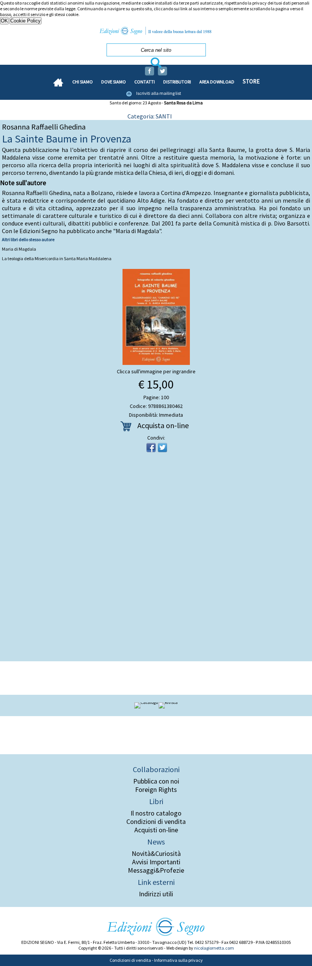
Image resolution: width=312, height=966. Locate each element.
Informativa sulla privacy (178, 960)
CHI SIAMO (82, 82)
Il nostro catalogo (156, 813)
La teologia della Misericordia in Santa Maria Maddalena (56, 258)
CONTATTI (144, 82)
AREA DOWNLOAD (216, 82)
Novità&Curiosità (156, 853)
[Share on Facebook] (151, 447)
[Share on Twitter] (162, 447)
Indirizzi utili (156, 894)
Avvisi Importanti (156, 862)
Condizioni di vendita (156, 821)
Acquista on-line (163, 425)
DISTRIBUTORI (177, 82)
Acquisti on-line (156, 830)
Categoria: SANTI (149, 116)
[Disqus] (156, 559)
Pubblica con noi (156, 781)
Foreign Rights (156, 789)
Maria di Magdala (19, 249)
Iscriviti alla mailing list (158, 93)
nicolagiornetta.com (214, 948)
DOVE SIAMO (113, 82)
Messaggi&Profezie (156, 870)
